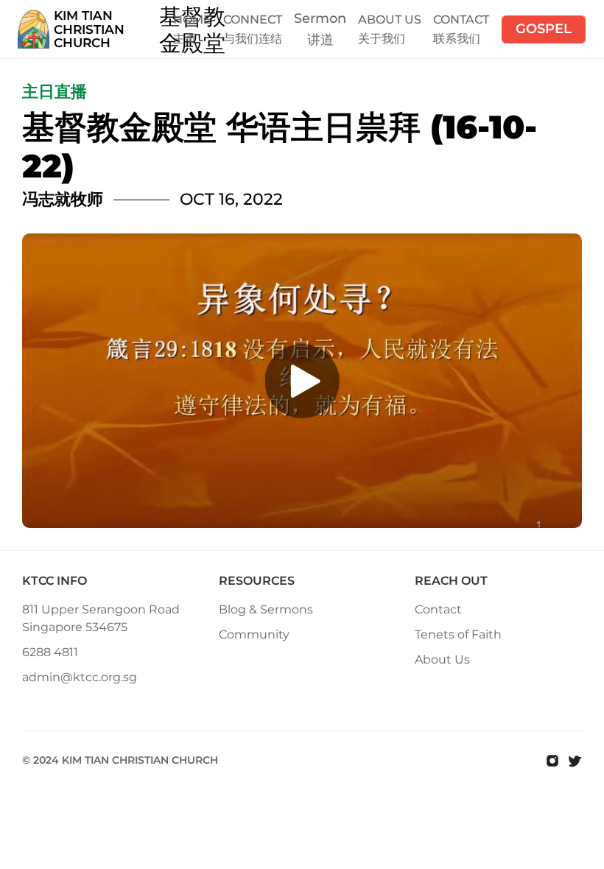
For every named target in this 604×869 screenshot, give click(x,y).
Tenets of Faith (458, 634)
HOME (192, 20)
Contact (438, 609)
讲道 (320, 40)
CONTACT (461, 20)
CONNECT (252, 20)
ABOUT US (389, 20)
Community (254, 634)
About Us (442, 659)
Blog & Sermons (266, 609)
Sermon (320, 18)
